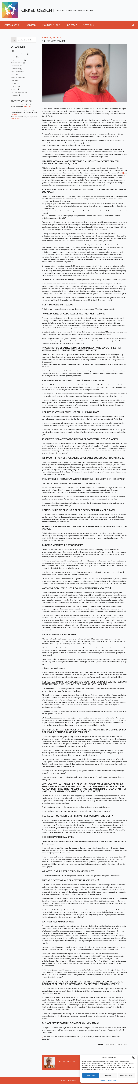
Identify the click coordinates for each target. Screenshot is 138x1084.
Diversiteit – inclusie (16, 62)
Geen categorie (15, 68)
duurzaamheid (15, 65)
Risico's (13, 74)
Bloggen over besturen (17, 60)
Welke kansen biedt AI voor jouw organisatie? (24, 117)
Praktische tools (51, 25)
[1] (123, 173)
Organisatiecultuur (16, 71)
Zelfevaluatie (11, 25)
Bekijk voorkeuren (126, 1075)
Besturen (13, 57)
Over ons (88, 25)
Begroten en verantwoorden (19, 54)
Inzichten (72, 25)
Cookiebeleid (103, 1080)
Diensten (31, 25)
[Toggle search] (133, 25)
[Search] (13, 40)
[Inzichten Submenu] (79, 24)
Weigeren (108, 1075)
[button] (134, 1057)
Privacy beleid (112, 1080)
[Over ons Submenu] (96, 24)
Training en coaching (17, 77)
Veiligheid (13, 83)
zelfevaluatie (14, 95)
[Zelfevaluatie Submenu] (21, 24)
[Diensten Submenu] (38, 24)
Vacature (13, 80)
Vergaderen (14, 86)
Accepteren (91, 1075)
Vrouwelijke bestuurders (17, 92)
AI (11, 51)
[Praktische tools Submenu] (62, 24)
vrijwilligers (14, 89)
